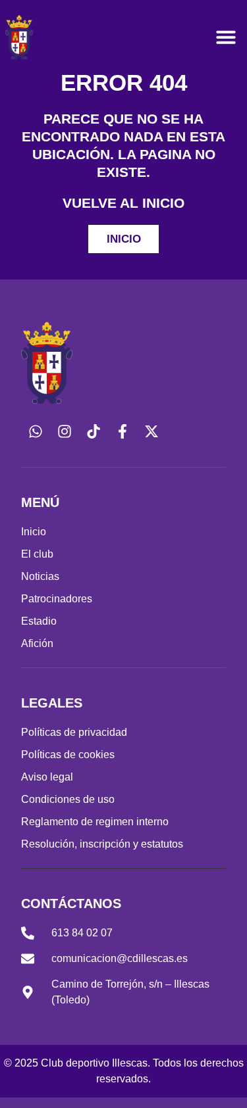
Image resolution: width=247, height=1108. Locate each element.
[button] (226, 37)
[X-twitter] (151, 431)
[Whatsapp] (35, 431)
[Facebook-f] (122, 431)
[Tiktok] (93, 431)
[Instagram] (64, 431)
